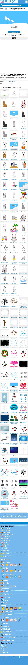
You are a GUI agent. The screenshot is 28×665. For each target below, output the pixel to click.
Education (7, 612)
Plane (5, 600)
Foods (6, 583)
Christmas (7, 530)
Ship (5, 603)
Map (2, 649)
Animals (6, 562)
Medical (6, 629)
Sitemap (14, 657)
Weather (6, 559)
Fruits (5, 591)
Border (3, 645)
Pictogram (4, 652)
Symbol (11, 637)
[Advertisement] (14, 57)
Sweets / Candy (9, 586)
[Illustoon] (9, 2)
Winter (6, 8)
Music (5, 623)
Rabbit (6, 9)
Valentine (7, 536)
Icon (5, 637)
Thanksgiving (8, 534)
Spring (6, 542)
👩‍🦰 (15, 608)
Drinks (6, 589)
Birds (5, 568)
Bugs (5, 580)
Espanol (5, 657)
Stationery (7, 614)
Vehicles (6, 597)
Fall (5, 546)
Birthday (6, 538)
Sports (6, 617)
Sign (2, 651)
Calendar (7, 528)
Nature (6, 551)
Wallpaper (4, 647)
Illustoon (1, 8)
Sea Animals (8, 574)
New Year (7, 540)
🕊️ (19, 570)
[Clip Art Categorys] (26, 2)
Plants (6, 556)
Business (7, 626)
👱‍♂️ (19, 608)
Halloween (7, 532)
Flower (6, 554)
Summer (6, 544)
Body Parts (7, 632)
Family (3, 606)
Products (7, 635)
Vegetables (7, 594)
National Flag (8, 640)
